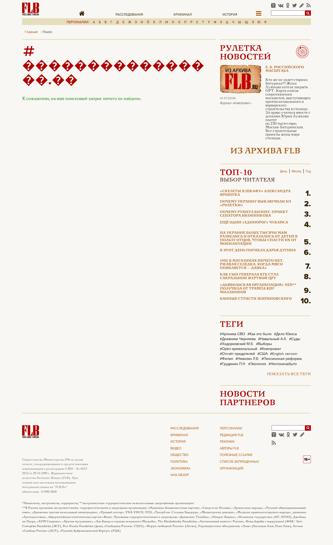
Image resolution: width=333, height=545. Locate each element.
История (229, 14)
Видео (175, 448)
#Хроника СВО (232, 334)
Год (308, 171)
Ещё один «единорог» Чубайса (254, 222)
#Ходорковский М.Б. (237, 344)
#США (262, 354)
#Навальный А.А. (272, 339)
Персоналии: (78, 22)
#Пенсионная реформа (281, 359)
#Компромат (270, 349)
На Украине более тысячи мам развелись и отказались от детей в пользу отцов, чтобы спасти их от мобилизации (259, 238)
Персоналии (231, 428)
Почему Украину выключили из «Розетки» (255, 203)
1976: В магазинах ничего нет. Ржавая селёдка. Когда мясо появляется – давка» (252, 264)
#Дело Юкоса (285, 334)
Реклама (227, 441)
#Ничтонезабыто (282, 364)
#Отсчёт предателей (237, 354)
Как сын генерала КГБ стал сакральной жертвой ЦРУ (249, 276)
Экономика (180, 468)
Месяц (296, 171)
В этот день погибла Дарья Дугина (258, 250)
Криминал (183, 14)
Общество (179, 455)
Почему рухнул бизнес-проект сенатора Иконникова (254, 214)
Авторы (229, 448)
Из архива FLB (265, 151)
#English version (283, 354)
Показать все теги (289, 374)
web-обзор (179, 475)
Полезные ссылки (236, 455)
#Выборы (264, 344)
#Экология (257, 364)
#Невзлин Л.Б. (247, 359)
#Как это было (259, 334)
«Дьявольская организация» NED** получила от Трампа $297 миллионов (258, 289)
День (283, 171)
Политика (179, 461)
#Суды (294, 339)
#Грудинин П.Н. (233, 364)
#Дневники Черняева (238, 339)
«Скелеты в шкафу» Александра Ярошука (255, 193)
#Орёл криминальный (238, 349)
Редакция (231, 435)
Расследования (129, 14)
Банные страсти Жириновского (256, 298)
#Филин (226, 359)
